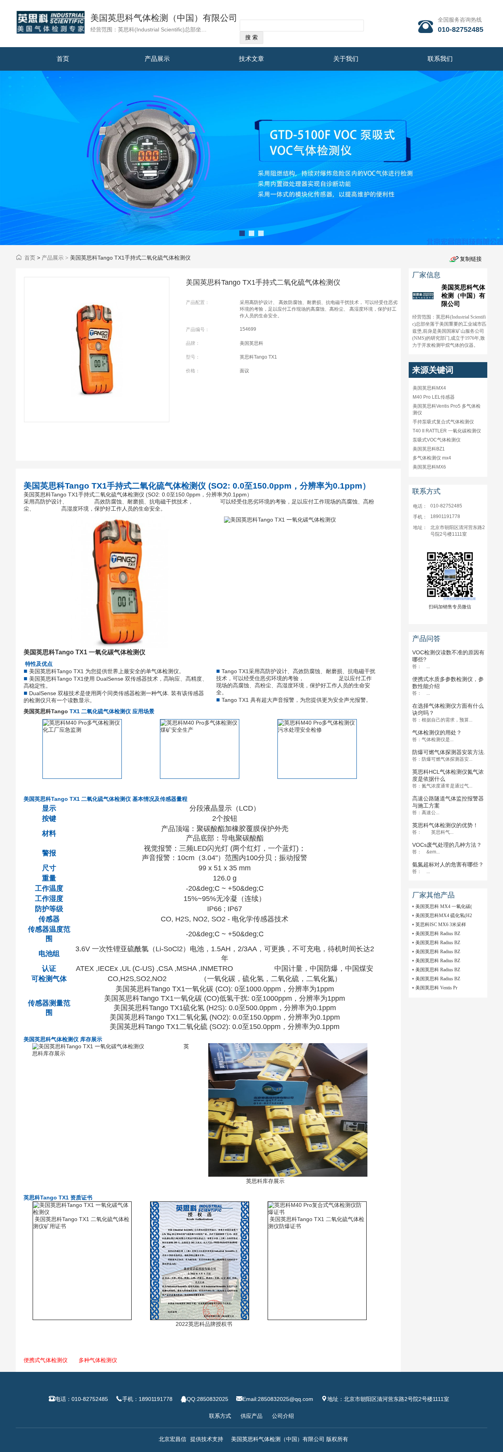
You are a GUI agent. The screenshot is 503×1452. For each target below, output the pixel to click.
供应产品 (251, 1416)
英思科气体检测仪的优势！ (445, 825)
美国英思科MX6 (429, 467)
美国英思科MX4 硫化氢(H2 (443, 915)
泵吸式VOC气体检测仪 (437, 440)
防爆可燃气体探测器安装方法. (448, 752)
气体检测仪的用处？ (437, 732)
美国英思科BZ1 (429, 449)
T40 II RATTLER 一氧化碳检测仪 (447, 431)
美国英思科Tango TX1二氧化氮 (158, 1017)
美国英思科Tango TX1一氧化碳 (164, 989)
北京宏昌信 (172, 1439)
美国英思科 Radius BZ (437, 933)
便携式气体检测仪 (46, 1360)
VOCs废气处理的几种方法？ (447, 845)
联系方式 (220, 1416)
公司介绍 (283, 1416)
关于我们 (345, 58)
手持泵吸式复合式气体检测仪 (443, 422)
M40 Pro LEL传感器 (434, 397)
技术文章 (251, 58)
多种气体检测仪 (98, 1360)
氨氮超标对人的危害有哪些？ (448, 864)
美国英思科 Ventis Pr (436, 988)
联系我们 (440, 58)
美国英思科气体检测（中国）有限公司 (163, 18)
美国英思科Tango (50, 671)
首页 (63, 58)
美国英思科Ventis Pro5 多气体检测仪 (447, 409)
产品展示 (157, 58)
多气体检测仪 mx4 (432, 458)
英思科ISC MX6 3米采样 (440, 924)
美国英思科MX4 (429, 388)
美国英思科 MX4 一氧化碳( (443, 906)
